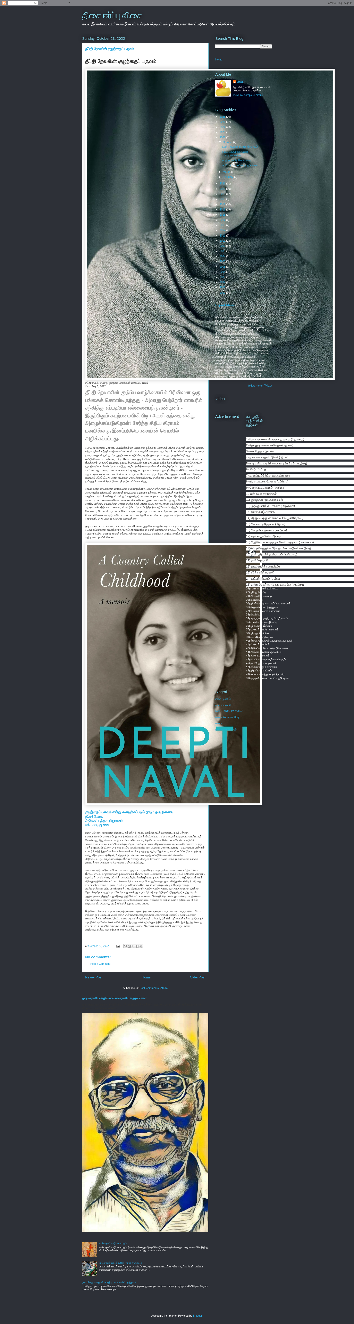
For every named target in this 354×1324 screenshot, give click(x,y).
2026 (223, 116)
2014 (223, 220)
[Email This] (125, 946)
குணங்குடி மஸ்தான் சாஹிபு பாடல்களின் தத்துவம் (109, 1282)
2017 (223, 204)
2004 (223, 271)
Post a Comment (100, 963)
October (228, 142)
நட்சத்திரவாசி (223, 704)
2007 (223, 256)
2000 (223, 292)
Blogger (197, 1315)
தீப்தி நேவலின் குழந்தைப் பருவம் (240, 146)
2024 (223, 127)
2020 (223, 188)
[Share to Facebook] (137, 946)
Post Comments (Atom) (154, 988)
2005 (223, 266)
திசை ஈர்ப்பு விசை (112, 15)
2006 (223, 261)
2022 (223, 137)
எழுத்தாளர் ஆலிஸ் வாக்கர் (236, 160)
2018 (223, 199)
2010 (223, 240)
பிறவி (240, 81)
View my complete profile (248, 95)
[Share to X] (133, 946)
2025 (223, 121)
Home (146, 977)
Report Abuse (225, 305)
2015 (223, 214)
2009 (223, 245)
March (227, 171)
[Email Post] (118, 946)
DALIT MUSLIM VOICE (229, 710)
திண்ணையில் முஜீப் (226, 729)
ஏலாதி (218, 723)
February (228, 177)
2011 (223, 235)
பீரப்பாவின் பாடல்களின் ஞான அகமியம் (120, 1262)
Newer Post (93, 977)
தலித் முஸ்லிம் (223, 698)
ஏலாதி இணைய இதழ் (227, 717)
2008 (223, 251)
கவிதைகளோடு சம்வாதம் (113, 1243)
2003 (223, 277)
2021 (223, 183)
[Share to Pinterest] (141, 946)
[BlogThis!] (129, 946)
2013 (223, 225)
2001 (223, 287)
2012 (223, 230)
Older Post (197, 977)
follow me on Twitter (260, 385)
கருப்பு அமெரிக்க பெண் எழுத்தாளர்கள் (235, 153)
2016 (223, 209)
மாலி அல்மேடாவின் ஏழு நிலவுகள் (240, 165)
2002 (223, 282)
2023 (223, 132)
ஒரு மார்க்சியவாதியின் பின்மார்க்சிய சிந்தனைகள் (114, 998)
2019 (223, 194)
